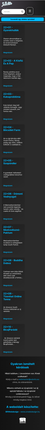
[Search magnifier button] (22, 11)
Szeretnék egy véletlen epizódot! (22, 19)
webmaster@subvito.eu (29, 379)
